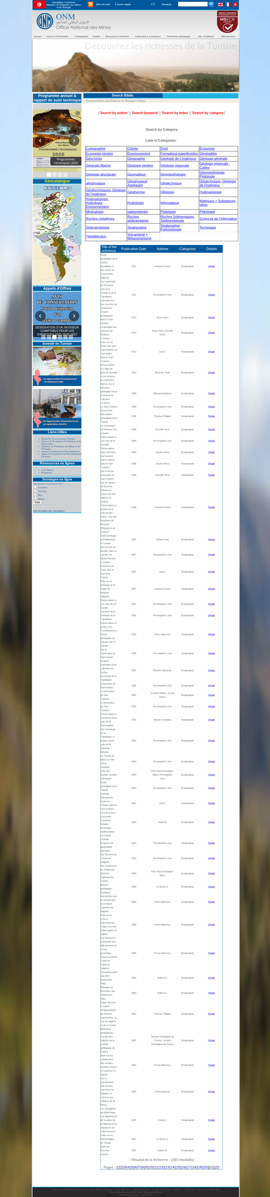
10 (151, 1167)
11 (156, 1167)
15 (178, 1167)
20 (205, 1167)
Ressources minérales (117, 36)
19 (200, 1167)
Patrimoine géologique (178, 36)
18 (194, 1167)
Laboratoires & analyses (148, 36)
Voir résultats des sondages (49, 511)
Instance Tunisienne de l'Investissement (60, 451)
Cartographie (81, 36)
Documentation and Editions (103, 100)
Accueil (38, 36)
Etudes (96, 36)
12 (161, 1167)
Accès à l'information (57, 36)
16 (183, 1167)
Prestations (46, 472)
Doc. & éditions (206, 36)
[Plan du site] (103, 4)
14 (172, 1167)
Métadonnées (228, 36)
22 (217, 1167)
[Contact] (166, 4)
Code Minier (47, 470)
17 (189, 1167)
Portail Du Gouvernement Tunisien (58, 438)
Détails (211, 266)
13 (167, 1167)
